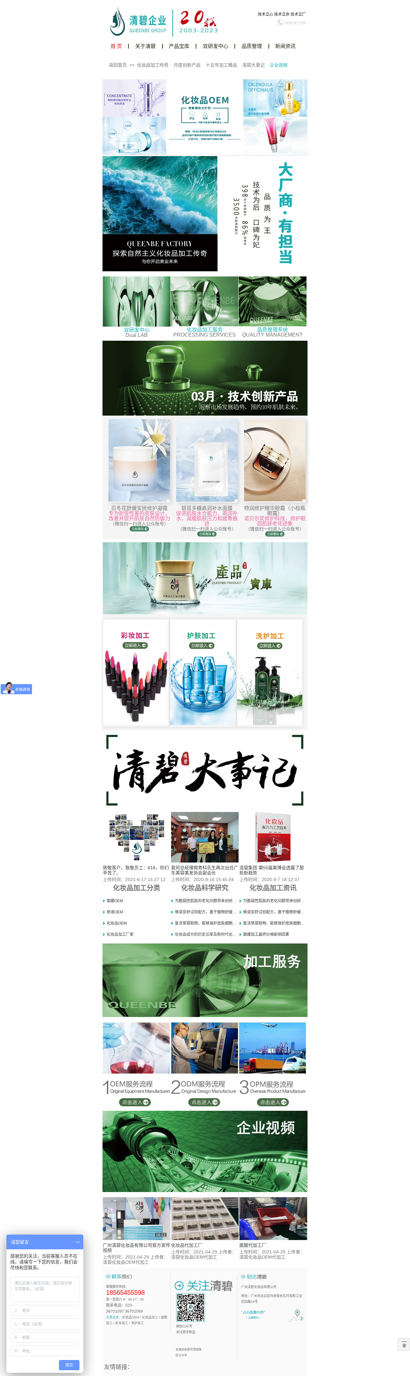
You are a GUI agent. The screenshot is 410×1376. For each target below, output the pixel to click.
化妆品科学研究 (204, 887)
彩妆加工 (121, 1323)
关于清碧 (145, 46)
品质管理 (252, 46)
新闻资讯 (285, 46)
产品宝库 (179, 46)
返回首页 (118, 65)
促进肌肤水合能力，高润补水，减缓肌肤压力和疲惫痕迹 (207, 518)
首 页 (116, 46)
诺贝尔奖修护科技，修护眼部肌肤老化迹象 (275, 521)
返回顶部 (404, 1344)
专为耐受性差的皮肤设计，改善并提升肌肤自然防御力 (139, 516)
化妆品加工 (150, 1317)
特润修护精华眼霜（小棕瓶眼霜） (275, 510)
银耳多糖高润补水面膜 (207, 508)
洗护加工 (137, 1323)
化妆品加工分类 (136, 887)
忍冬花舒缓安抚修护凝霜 (139, 508)
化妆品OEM (130, 1317)
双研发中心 (215, 46)
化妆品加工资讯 (273, 887)
